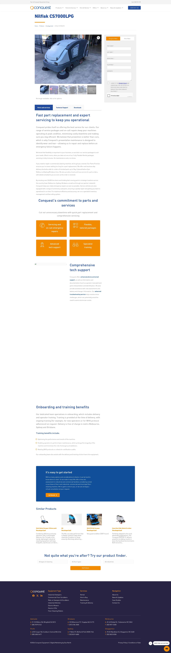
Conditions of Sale (135, 643)
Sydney (70, 629)
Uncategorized (49, 26)
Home (36, 26)
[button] (60, 8)
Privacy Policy (122, 643)
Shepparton (109, 629)
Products (41, 26)
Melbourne (109, 619)
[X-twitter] (37, 596)
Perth (32, 629)
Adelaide (33, 619)
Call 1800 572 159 (136, 2)
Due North (67, 643)
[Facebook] (33, 596)
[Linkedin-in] (41, 596)
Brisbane (71, 619)
